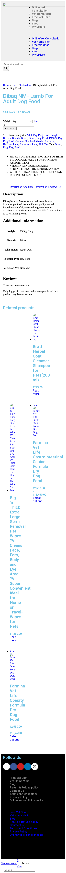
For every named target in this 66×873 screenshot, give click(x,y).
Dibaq (32, 138)
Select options (37, 499)
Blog (35, 20)
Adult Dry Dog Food (37, 135)
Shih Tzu (43, 144)
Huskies (7, 144)
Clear (35, 121)
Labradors (25, 85)
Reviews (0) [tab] (54, 186)
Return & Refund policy (24, 787)
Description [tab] (16, 186)
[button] (43, 32)
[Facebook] (13, 766)
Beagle (54, 135)
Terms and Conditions (24, 794)
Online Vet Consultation (40, 9)
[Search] (6, 68)
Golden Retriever (45, 141)
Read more (36, 392)
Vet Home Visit (41, 13)
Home (6, 85)
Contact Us (17, 790)
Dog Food (42, 138)
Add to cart (9, 128)
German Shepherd (25, 141)
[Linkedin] (27, 766)
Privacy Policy (18, 797)
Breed (15, 85)
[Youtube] (20, 766)
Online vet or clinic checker (27, 800)
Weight (7, 121)
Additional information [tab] (35, 186)
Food (17, 147)
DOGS (53, 138)
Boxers (7, 138)
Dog (5, 147)
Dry (11, 147)
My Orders (38, 26)
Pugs (34, 144)
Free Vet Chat (41, 17)
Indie (15, 144)
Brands (16, 138)
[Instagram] (6, 766)
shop (35, 23)
